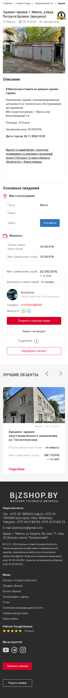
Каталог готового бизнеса (20, 580)
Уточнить (49, 223)
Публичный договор (15, 613)
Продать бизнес (13, 585)
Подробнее (17, 469)
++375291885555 (31, 305)
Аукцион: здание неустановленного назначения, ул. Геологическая (33, 436)
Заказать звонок (17, 666)
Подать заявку (17, 682)
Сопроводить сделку (16, 596)
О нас (6, 602)
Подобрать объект (34, 351)
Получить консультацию (34, 320)
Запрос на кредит (34, 331)
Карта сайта (10, 618)
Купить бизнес (12, 591)
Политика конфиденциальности (23, 607)
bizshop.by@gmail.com (27, 528)
